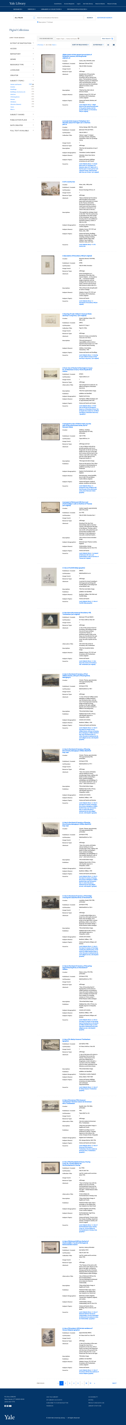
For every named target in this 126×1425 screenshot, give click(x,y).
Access (13, 48)
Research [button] (17, 9)
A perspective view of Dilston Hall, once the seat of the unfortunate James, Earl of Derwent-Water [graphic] (88, 489)
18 (86, 1383)
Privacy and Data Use (96, 1403)
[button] (90, 17)
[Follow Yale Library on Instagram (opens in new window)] (7, 1406)
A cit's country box (68, 182)
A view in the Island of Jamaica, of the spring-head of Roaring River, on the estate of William (77, 967)
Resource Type (17, 64)
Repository (15, 54)
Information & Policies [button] (76, 9)
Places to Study (112, 4)
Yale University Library (17, 3)
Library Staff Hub (94, 1406)
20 (97, 45)
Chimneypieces (15, 97)
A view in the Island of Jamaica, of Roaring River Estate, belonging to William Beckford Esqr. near (76, 750)
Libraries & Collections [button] (51, 9)
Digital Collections (19, 30)
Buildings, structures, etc (17, 92)
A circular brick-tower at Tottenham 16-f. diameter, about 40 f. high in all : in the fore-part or (76, 122)
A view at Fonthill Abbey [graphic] (73, 568)
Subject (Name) (17, 114)
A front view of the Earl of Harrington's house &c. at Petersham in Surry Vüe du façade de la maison (77, 369)
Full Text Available (19, 130)
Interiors (13, 94)
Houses (12, 99)
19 (90, 1383)
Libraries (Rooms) (15, 104)
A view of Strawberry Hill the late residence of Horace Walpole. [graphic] (77, 1329)
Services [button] (31, 9)
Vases (12, 107)
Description (42, 22)
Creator (14, 75)
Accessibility (93, 1397)
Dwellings (13, 89)
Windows (13, 102)
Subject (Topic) (17, 80)
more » (12, 109)
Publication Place (18, 120)
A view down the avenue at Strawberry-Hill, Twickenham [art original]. (76, 613)
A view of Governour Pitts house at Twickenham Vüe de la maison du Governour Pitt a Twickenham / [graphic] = (88, 1149)
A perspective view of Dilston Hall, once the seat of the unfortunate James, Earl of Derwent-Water (76, 425)
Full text (50, 22)
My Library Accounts (54, 1400)
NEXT (114, 1383)
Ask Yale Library (88, 4)
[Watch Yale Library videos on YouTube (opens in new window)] (10, 1406)
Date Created (16, 125)
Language (14, 70)
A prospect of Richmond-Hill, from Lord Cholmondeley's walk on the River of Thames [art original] (77, 503)
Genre (13, 59)
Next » (54, 45)
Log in (78, 4)
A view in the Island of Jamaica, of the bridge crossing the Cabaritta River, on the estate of (77, 896)
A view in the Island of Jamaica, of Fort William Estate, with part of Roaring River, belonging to (76, 675)
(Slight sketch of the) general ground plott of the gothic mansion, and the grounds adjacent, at (77, 56)
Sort (79, 45)
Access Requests (69, 4)
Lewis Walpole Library (85, 104)
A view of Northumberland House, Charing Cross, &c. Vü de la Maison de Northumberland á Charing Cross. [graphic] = (88, 1228)
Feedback (49, 1406)
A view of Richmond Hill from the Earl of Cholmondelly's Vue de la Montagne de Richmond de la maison (75, 1242)
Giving (90, 1400)
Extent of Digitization (20, 43)
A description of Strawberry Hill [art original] (77, 256)
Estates (12, 87)
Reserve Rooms (100, 4)
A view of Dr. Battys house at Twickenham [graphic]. (76, 1040)
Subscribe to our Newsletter (57, 1403)
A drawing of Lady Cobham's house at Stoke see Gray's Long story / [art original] (77, 314)
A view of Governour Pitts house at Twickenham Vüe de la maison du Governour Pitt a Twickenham (77, 1101)
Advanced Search (104, 18)
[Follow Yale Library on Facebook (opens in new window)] (5, 1406)
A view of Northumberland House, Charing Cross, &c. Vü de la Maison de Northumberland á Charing (76, 1163)
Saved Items (58, 4)
